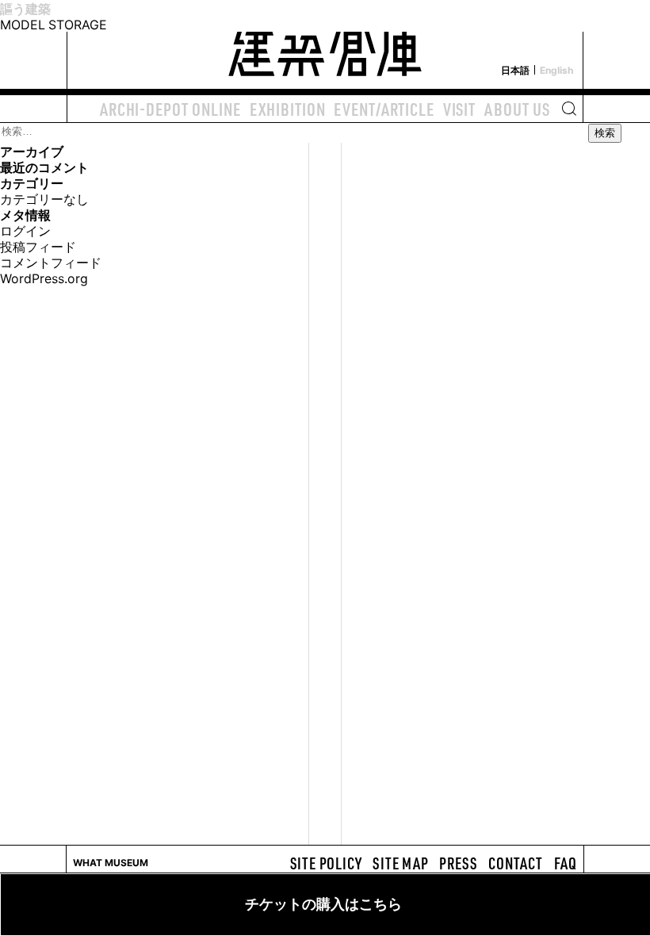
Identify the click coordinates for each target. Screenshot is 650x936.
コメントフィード (50, 261)
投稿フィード (38, 245)
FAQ (565, 863)
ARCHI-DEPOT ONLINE (170, 109)
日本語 (515, 70)
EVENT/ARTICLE (384, 109)
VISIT (459, 109)
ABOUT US (517, 109)
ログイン (25, 230)
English (556, 70)
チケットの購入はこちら (323, 904)
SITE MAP (400, 863)
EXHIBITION (288, 109)
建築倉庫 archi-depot (325, 44)
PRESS (458, 863)
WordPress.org (44, 277)
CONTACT (515, 863)
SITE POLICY (326, 863)
